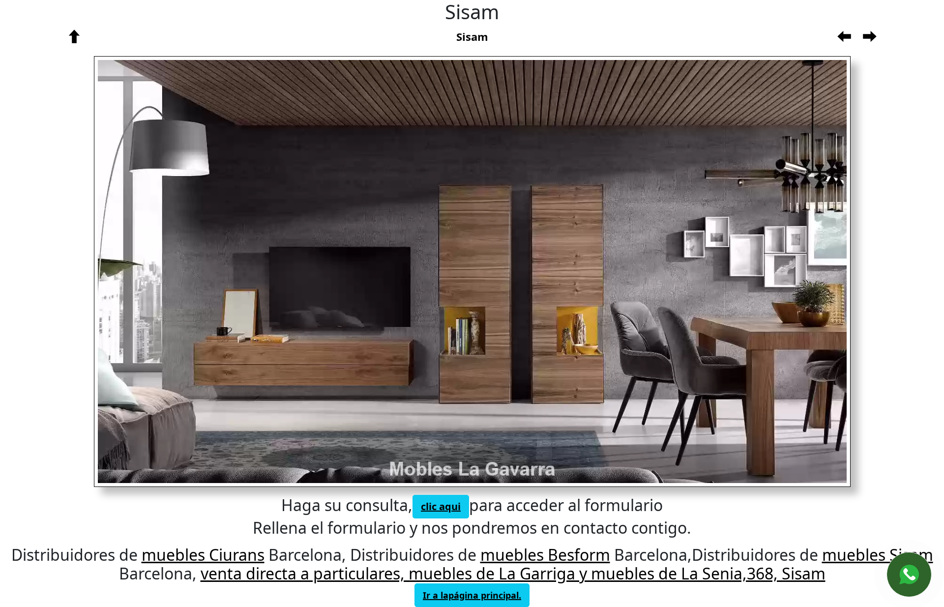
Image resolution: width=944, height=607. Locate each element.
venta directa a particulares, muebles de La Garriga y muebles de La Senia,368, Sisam (513, 573)
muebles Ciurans (203, 554)
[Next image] (641, 271)
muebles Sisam (877, 554)
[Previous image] (266, 271)
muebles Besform (545, 554)
